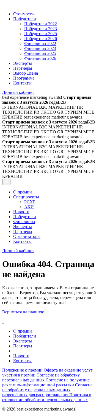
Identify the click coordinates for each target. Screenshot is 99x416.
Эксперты (22, 63)
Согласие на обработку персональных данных (41, 377)
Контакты (22, 83)
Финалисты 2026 (40, 58)
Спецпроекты (26, 197)
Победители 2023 (40, 28)
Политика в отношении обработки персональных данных (46, 397)
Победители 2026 (40, 38)
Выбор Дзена (25, 73)
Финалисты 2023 (40, 48)
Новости (21, 211)
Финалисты (24, 221)
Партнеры (22, 68)
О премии (22, 192)
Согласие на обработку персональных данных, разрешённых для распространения (47, 390)
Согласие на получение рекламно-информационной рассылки (46, 382)
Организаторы (26, 236)
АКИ (29, 206)
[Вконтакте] (3, 321)
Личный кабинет (18, 92)
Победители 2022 (40, 23)
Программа (23, 78)
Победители (24, 18)
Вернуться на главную (23, 312)
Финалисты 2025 (40, 53)
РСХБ (29, 201)
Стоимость (23, 14)
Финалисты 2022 (40, 43)
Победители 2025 (40, 33)
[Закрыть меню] (6, 182)
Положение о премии (22, 370)
